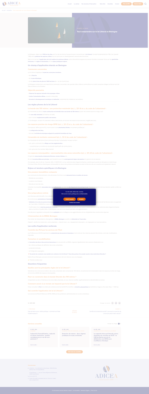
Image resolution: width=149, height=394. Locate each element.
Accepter (81, 199)
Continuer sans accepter (74, 202)
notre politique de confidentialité (77, 194)
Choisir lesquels (69, 199)
